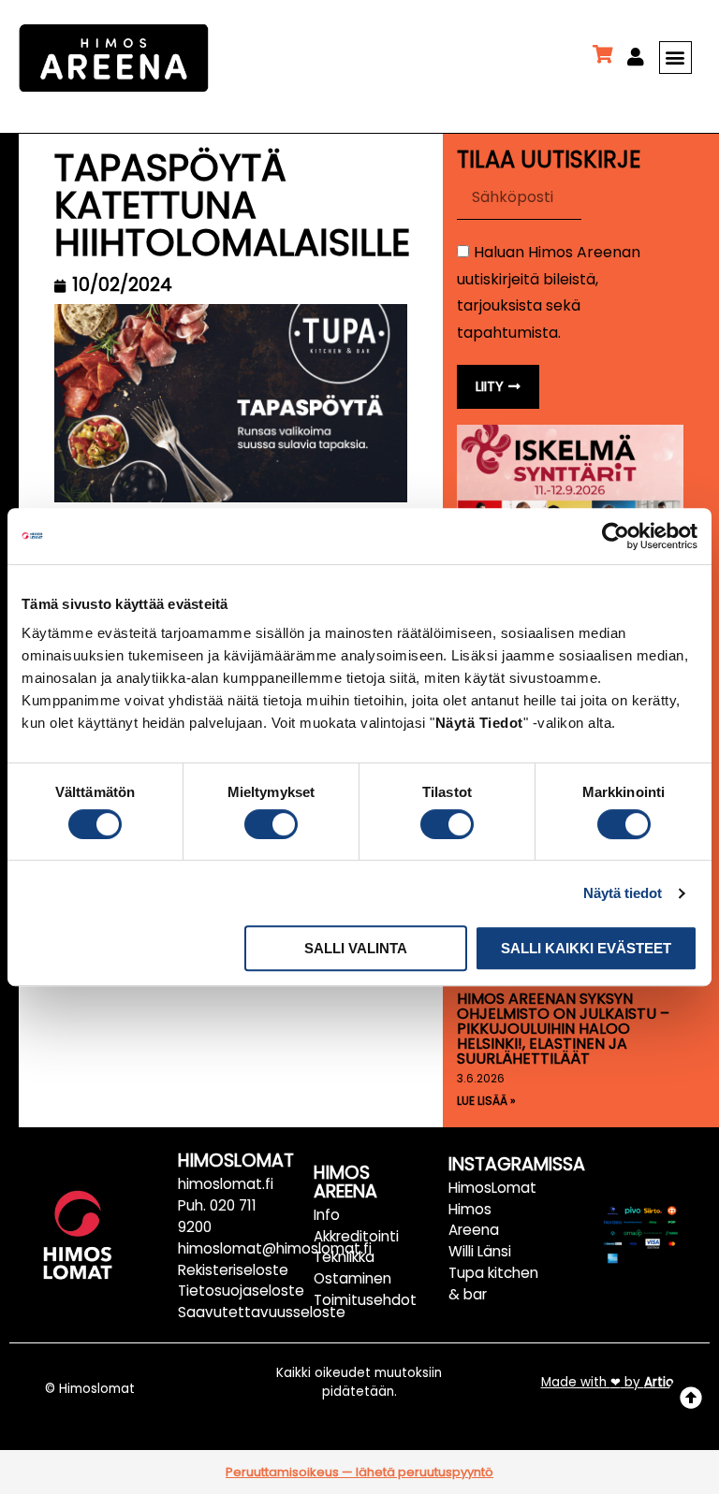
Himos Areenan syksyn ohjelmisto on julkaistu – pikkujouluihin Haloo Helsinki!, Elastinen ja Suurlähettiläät (563, 1028)
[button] (675, 57)
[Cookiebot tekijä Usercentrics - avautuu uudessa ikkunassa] (615, 536)
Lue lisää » (486, 1101)
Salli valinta (355, 948)
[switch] (271, 824)
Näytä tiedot (622, 893)
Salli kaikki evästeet (586, 948)
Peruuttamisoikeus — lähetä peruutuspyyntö (359, 1472)
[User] (635, 57)
